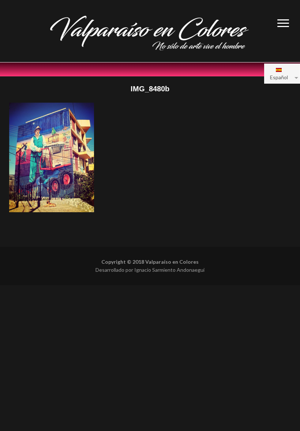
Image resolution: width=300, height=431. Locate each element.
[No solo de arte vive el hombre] (150, 31)
